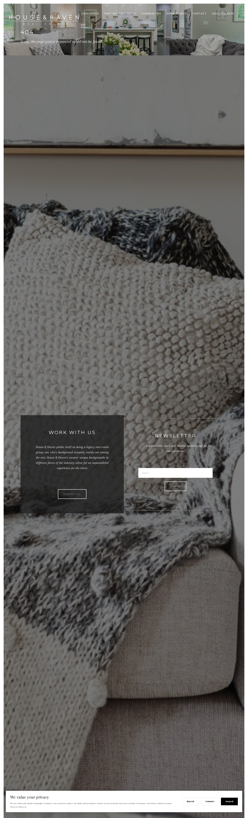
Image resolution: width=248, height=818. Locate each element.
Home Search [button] (176, 13)
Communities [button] (151, 13)
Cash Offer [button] (90, 13)
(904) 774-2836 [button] (223, 13)
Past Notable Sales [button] (120, 13)
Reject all (190, 801)
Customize (209, 801)
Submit (175, 486)
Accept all (229, 801)
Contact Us (72, 494)
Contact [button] (199, 13)
